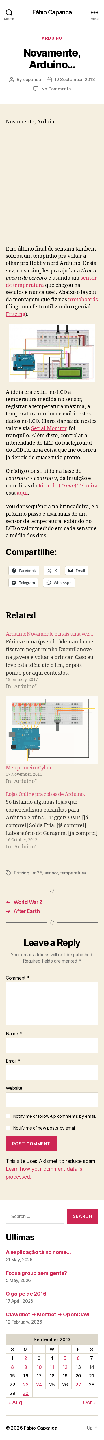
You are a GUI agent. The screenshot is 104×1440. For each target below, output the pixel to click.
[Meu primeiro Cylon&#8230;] (52, 730)
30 (26, 1393)
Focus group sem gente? (36, 1273)
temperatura (73, 873)
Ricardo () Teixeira (68, 486)
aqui (22, 493)
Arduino (52, 38)
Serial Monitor (48, 428)
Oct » (89, 1402)
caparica (32, 79)
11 (52, 1367)
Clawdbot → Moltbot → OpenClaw (47, 1314)
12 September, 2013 (75, 79)
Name (14, 1033)
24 (39, 1385)
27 (78, 1385)
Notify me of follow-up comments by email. (54, 1116)
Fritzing (15, 314)
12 (64, 1367)
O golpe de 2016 (26, 1294)
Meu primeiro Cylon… (30, 768)
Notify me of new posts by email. (45, 1128)
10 (39, 1367)
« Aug (15, 1402)
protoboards (83, 299)
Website (14, 1088)
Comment (18, 978)
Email (13, 1061)
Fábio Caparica (52, 12)
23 (25, 1385)
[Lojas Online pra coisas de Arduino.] (52, 820)
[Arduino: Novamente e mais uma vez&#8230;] (52, 660)
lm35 (36, 873)
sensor (51, 873)
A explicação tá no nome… (38, 1252)
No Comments (55, 88)
